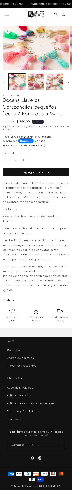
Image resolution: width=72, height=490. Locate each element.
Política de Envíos (19, 395)
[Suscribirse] (61, 445)
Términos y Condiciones (23, 411)
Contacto (13, 350)
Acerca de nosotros (20, 358)
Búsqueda (14, 419)
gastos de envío (33, 126)
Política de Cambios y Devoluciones (31, 403)
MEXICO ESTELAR (28, 485)
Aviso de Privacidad (20, 387)
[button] (7, 14)
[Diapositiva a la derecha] (68, 82)
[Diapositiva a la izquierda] (4, 82)
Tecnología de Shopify (49, 485)
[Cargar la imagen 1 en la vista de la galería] (17, 81)
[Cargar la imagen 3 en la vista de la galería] (54, 81)
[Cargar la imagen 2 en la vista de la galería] (36, 81)
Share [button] (10, 300)
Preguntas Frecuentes (21, 366)
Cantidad (8, 153)
